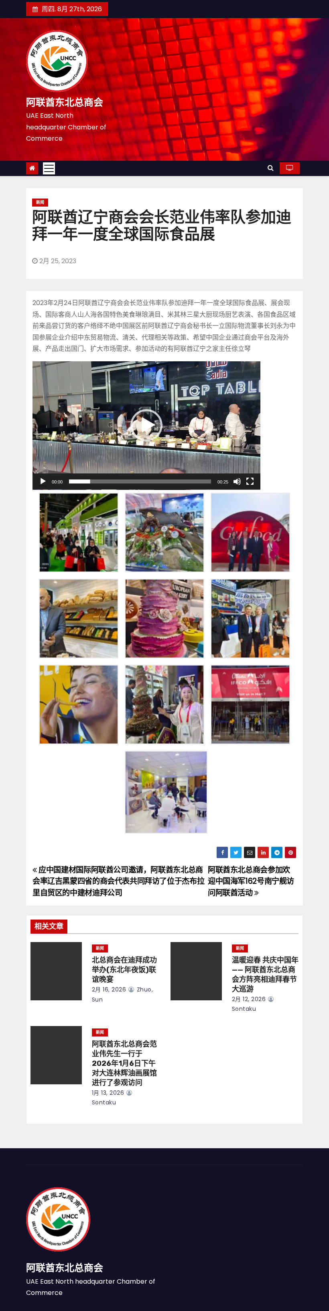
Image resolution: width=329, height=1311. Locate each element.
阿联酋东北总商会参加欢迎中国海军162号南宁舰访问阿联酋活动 (251, 881)
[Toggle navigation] (49, 168)
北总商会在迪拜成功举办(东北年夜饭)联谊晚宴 (124, 970)
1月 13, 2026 (108, 1093)
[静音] (237, 481)
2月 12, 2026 (249, 999)
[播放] (43, 481)
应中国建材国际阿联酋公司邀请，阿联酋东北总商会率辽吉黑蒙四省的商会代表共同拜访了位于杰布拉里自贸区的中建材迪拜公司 (118, 881)
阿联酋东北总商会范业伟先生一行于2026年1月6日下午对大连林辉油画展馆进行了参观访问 (124, 1063)
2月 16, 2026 (109, 989)
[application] (146, 425)
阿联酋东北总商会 (64, 102)
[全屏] (250, 481)
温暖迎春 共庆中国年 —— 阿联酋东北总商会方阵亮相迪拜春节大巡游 (265, 974)
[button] (271, 167)
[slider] (140, 481)
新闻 (40, 202)
